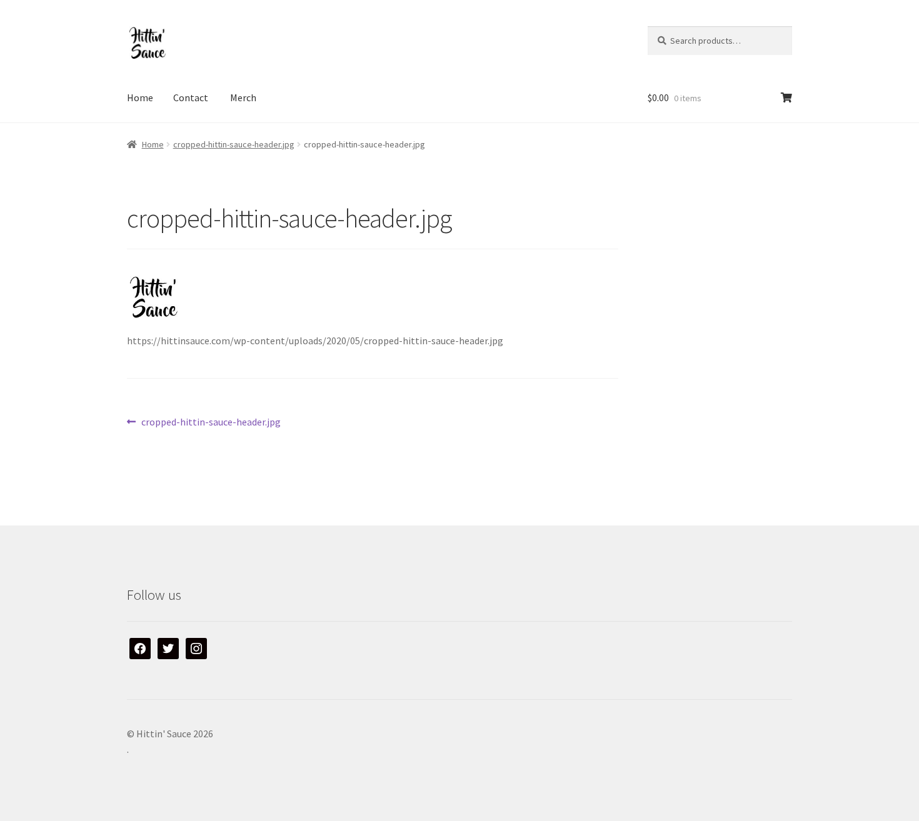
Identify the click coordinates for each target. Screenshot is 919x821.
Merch (243, 97)
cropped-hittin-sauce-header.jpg (233, 144)
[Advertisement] (726, 280)
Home (140, 97)
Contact (190, 97)
